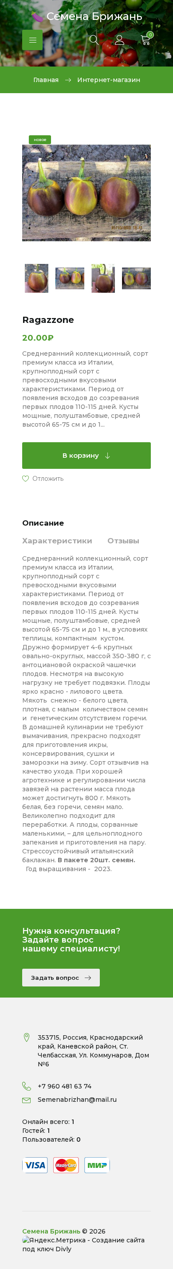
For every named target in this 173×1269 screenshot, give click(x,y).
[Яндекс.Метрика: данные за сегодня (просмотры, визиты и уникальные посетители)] (54, 1240)
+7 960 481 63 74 (64, 1086)
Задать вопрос (56, 977)
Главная (46, 80)
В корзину (82, 455)
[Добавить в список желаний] (42, 478)
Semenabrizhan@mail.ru (77, 1100)
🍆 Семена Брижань (86, 15)
